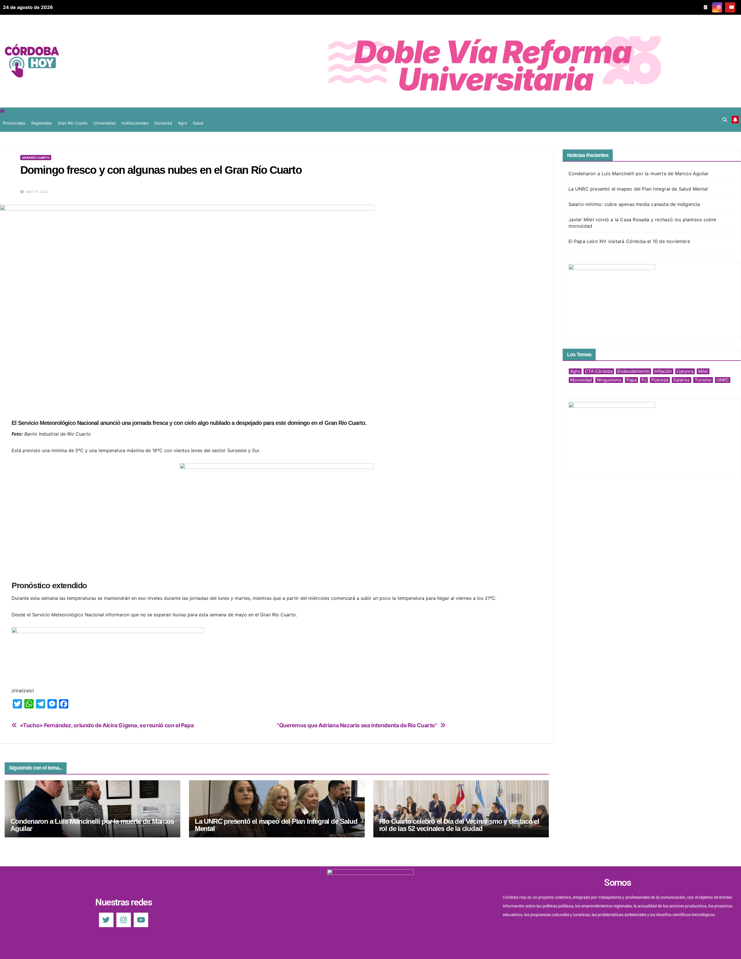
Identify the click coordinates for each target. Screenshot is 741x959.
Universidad (104, 122)
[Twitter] (106, 920)
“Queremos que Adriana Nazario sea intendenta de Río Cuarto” (357, 725)
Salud (198, 122)
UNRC (722, 380)
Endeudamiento (633, 371)
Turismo (703, 380)
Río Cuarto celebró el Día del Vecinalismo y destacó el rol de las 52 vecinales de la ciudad (459, 824)
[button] (724, 120)
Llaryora (685, 371)
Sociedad (163, 122)
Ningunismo (609, 380)
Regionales (41, 122)
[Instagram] (123, 920)
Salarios (681, 380)
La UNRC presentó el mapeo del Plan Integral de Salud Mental (276, 824)
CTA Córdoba (598, 371)
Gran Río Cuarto (72, 122)
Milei (703, 371)
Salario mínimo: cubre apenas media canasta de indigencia (634, 204)
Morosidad (581, 380)
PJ (643, 380)
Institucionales (135, 122)
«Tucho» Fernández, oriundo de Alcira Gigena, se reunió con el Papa (107, 725)
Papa (631, 380)
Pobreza (659, 380)
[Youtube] (141, 920)
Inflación (663, 371)
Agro (182, 122)
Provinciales (14, 122)
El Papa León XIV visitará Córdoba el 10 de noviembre (629, 241)
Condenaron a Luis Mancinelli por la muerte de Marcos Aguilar (92, 824)
